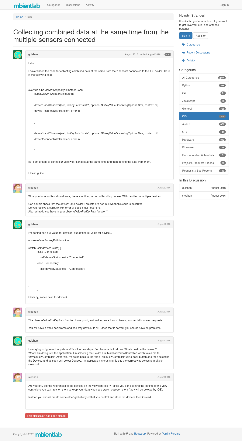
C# (203, 93)
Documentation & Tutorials (203, 155)
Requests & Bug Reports (203, 170)
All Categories (203, 77)
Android (203, 124)
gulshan (33, 54)
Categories (53, 5)
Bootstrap (140, 433)
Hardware (203, 139)
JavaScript (203, 101)
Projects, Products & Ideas (203, 163)
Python (203, 85)
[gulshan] (19, 54)
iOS (167, 54)
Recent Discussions (198, 52)
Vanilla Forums (171, 433)
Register (201, 35)
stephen (33, 187)
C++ (203, 132)
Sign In (224, 5)
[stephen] (19, 188)
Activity (90, 5)
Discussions (73, 5)
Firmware (203, 147)
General (203, 108)
